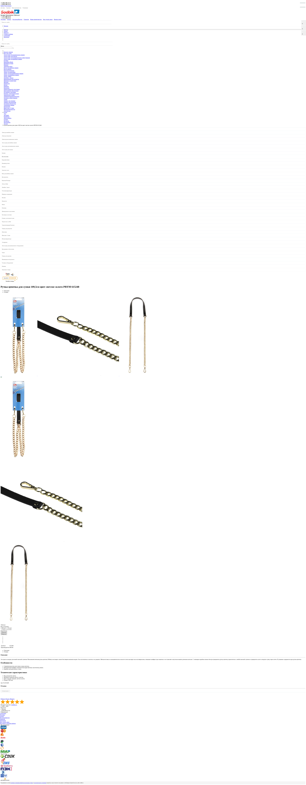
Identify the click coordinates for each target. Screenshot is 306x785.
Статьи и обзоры (8, 34)
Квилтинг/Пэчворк (9, 70)
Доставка (3, 7)
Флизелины (7, 106)
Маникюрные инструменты (11, 79)
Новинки (6, 86)
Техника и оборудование (10, 98)
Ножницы (6, 88)
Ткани (5, 99)
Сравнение (3, 632)
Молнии (6, 82)
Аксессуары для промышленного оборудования (17, 57)
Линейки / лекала (8, 78)
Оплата (9, 19)
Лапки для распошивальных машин (13, 73)
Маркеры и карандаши (10, 80)
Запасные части (8, 66)
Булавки (6, 60)
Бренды (6, 29)
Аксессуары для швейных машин (13, 59)
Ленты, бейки (7, 76)
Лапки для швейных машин (11, 75)
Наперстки (7, 83)
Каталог (6, 26)
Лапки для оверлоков (9, 72)
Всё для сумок (5, 156)
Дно (5, 113)
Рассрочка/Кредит (17, 19)
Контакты (6, 37)
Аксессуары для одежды (10, 56)
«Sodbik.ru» (14, 705)
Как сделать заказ (48, 19)
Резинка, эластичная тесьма (11, 93)
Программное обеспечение (11, 90)
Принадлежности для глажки (12, 89)
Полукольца (7, 122)
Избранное (3, 634)
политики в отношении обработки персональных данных (22, 782)
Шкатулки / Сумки (9, 108)
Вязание (6, 65)
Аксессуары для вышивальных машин (14, 55)
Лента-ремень (7, 118)
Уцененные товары (9, 105)
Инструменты (7, 69)
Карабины (6, 116)
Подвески (6, 121)
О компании (25, 7)
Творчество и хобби (9, 95)
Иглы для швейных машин (11, 67)
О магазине (7, 35)
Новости (6, 32)
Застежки (6, 115)
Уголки (6, 124)
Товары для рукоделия (10, 102)
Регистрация (7, 5)
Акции (6, 31)
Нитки (5, 85)
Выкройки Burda (8, 62)
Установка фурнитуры (10, 103)
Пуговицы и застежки (10, 92)
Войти (2, 5)
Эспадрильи (7, 111)
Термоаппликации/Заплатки (11, 96)
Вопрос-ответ (57, 19)
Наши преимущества (16, 7)
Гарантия (8, 7)
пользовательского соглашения (40, 782)
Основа (6, 119)
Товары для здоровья (9, 101)
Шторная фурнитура (9, 109)
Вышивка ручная (8, 63)
